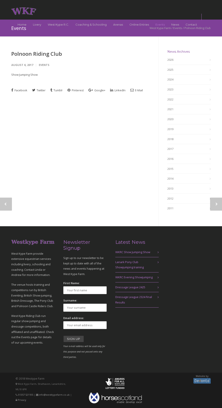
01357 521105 (25, 394)
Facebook (20, 90)
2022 (170, 99)
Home (22, 24)
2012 (170, 198)
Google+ (99, 90)
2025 (170, 70)
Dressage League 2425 (130, 287)
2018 (170, 139)
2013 (170, 188)
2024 (170, 79)
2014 (170, 178)
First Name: (71, 283)
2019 (170, 129)
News (175, 24)
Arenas (118, 24)
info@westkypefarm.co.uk (54, 394)
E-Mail (138, 90)
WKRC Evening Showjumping (134, 277)
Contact (191, 24)
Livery (37, 24)
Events (160, 24)
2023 (170, 89)
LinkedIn (120, 90)
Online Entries (139, 24)
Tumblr (58, 90)
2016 (170, 159)
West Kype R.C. (58, 24)
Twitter (41, 90)
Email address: (73, 318)
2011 (170, 208)
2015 (170, 169)
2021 (170, 109)
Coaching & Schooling (91, 24)
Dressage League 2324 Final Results (133, 299)
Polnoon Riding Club (36, 53)
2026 (170, 60)
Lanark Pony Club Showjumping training (129, 264)
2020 (170, 119)
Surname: (70, 300)
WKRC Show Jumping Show (132, 252)
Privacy (22, 399)
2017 (170, 149)
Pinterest (77, 90)
